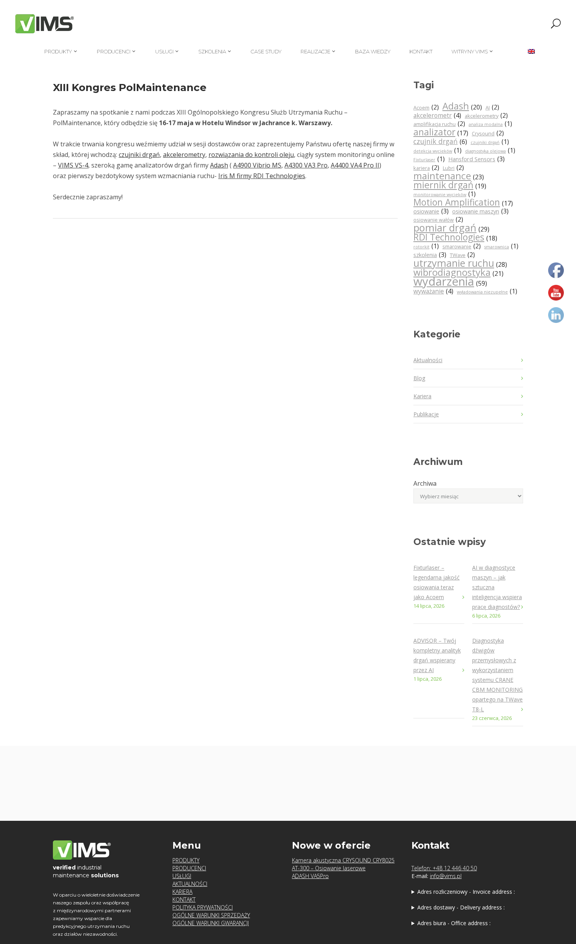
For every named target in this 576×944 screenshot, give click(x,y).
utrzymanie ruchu (460, 263)
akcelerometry (184, 154)
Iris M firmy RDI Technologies (261, 175)
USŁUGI (181, 876)
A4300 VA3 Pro (306, 165)
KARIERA (182, 891)
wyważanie (433, 291)
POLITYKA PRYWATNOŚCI (202, 907)
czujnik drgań (440, 141)
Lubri (453, 168)
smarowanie (461, 246)
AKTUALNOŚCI (189, 884)
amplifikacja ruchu (439, 124)
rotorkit (426, 246)
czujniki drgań (139, 154)
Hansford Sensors (476, 159)
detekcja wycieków (437, 150)
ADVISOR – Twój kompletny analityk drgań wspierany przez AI (437, 655)
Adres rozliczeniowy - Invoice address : (466, 891)
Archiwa (425, 483)
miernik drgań (449, 185)
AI (492, 107)
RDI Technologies (455, 237)
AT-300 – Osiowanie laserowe (329, 868)
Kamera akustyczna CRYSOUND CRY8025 (343, 860)
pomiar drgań (451, 228)
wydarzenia (450, 282)
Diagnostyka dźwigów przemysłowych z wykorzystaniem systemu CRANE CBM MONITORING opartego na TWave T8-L (497, 675)
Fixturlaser (429, 159)
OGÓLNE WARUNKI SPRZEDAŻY (211, 915)
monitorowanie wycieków (444, 194)
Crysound (488, 133)
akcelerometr (437, 115)
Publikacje (426, 414)
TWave (462, 255)
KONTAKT (184, 899)
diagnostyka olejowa (490, 150)
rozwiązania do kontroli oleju (251, 154)
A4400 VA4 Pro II (355, 165)
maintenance (448, 176)
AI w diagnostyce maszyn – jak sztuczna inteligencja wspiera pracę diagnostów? (497, 587)
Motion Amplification (463, 203)
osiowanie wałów (438, 219)
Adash (219, 165)
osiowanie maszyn (480, 211)
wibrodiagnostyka (458, 272)
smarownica (501, 246)
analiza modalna (490, 124)
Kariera (422, 396)
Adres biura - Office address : (454, 923)
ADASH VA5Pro (310, 876)
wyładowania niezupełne (487, 291)
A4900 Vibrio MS (257, 165)
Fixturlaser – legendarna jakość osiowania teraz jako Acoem (436, 582)
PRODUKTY (185, 860)
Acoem (426, 107)
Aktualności (427, 360)
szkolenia (429, 255)
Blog (419, 378)
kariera (426, 168)
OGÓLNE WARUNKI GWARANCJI (210, 923)
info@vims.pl (446, 876)
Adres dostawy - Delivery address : (461, 907)
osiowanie (431, 211)
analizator (440, 132)
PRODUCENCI (189, 868)
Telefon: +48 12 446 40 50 (444, 868)
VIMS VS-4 (73, 165)
